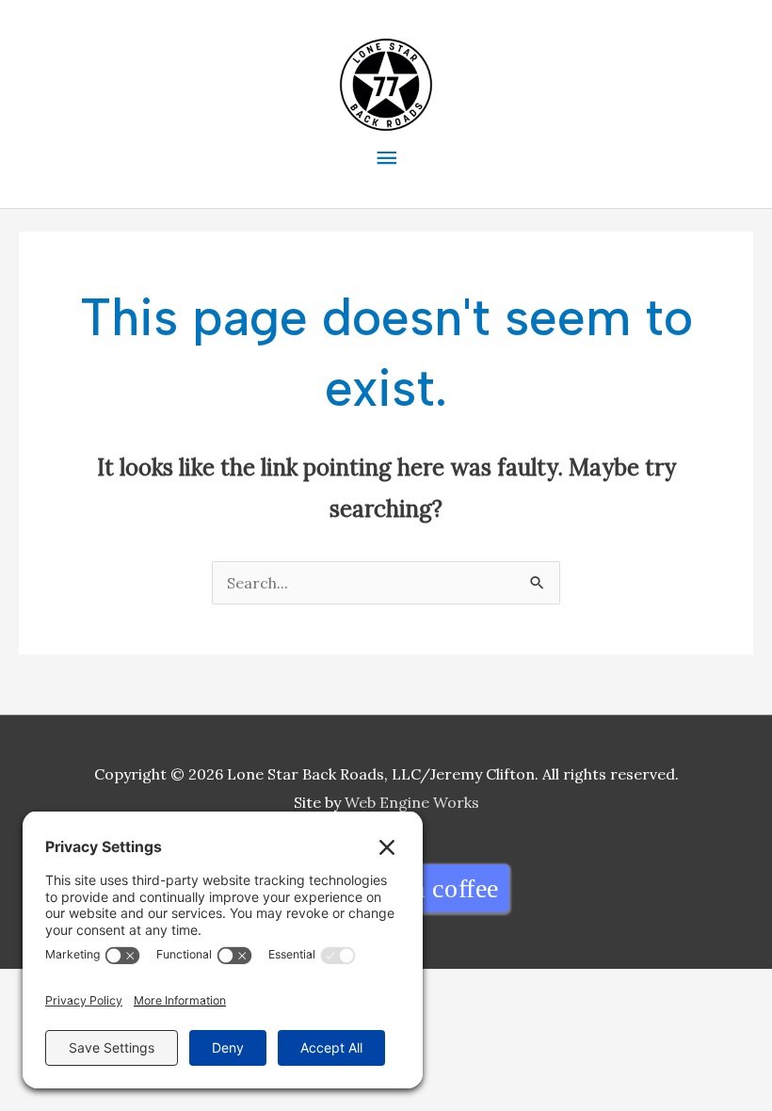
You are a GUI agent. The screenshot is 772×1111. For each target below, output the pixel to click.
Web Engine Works (412, 802)
